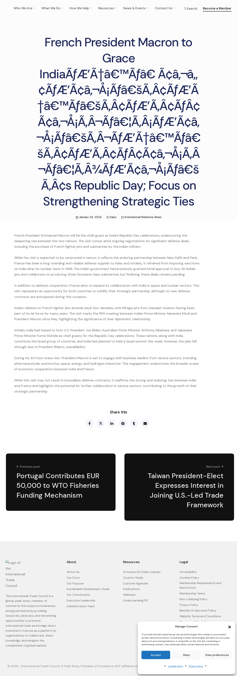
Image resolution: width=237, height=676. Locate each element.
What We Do (50, 8)
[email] (145, 423)
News (157, 217)
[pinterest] (122, 423)
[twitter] (100, 423)
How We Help (79, 8)
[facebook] (89, 423)
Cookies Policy (175, 666)
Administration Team (81, 606)
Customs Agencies (135, 583)
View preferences (217, 655)
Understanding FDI (135, 600)
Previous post (30, 467)
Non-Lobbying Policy (193, 599)
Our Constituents (78, 595)
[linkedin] (111, 423)
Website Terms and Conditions (200, 616)
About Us (73, 572)
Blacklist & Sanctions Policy (198, 610)
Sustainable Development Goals (88, 589)
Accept (156, 655)
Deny (186, 655)
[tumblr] (134, 423)
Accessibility (188, 572)
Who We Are (23, 8)
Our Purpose (75, 583)
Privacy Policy (196, 666)
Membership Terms (192, 593)
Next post (213, 467)
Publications (131, 589)
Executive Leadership (81, 600)
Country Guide (133, 578)
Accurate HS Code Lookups (142, 572)
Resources (106, 8)
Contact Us (163, 8)
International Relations (139, 217)
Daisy (113, 217)
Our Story (73, 578)
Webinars (129, 595)
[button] (229, 627)
